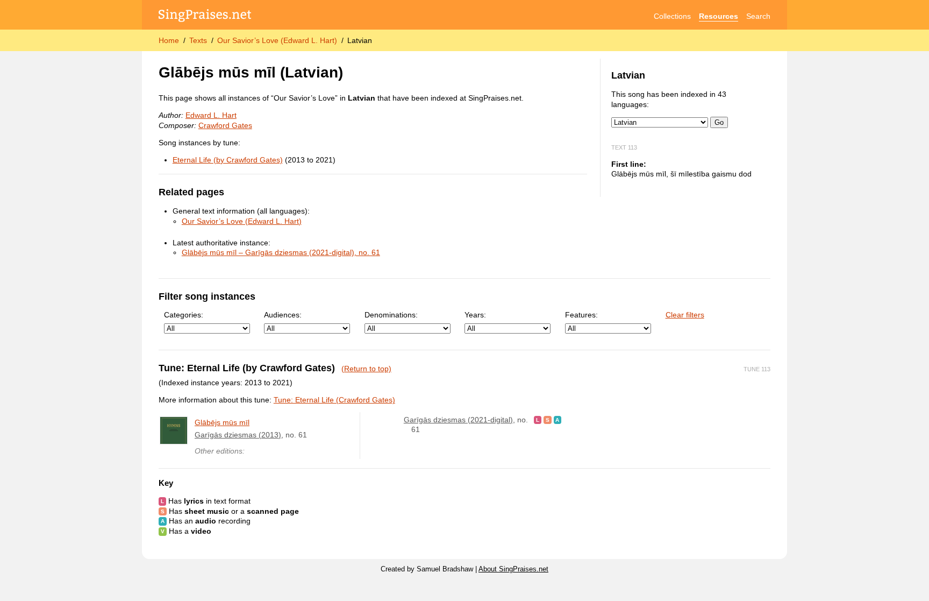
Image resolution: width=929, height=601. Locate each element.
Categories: (183, 314)
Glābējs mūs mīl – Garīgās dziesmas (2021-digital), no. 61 (281, 252)
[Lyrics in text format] (537, 419)
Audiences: (283, 314)
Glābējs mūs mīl (222, 422)
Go (719, 122)
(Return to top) (366, 368)
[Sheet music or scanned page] (548, 419)
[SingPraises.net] (205, 16)
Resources (718, 16)
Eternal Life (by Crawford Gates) (228, 159)
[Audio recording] (558, 419)
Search (758, 16)
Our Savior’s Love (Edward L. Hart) (277, 40)
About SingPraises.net (513, 569)
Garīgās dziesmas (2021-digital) (458, 419)
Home (169, 40)
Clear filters (685, 314)
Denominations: (391, 314)
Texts (198, 40)
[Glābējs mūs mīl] (174, 430)
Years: (475, 314)
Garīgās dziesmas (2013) (238, 434)
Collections (672, 16)
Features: (581, 314)
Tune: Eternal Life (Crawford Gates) (334, 399)
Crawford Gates (225, 125)
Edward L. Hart (211, 115)
